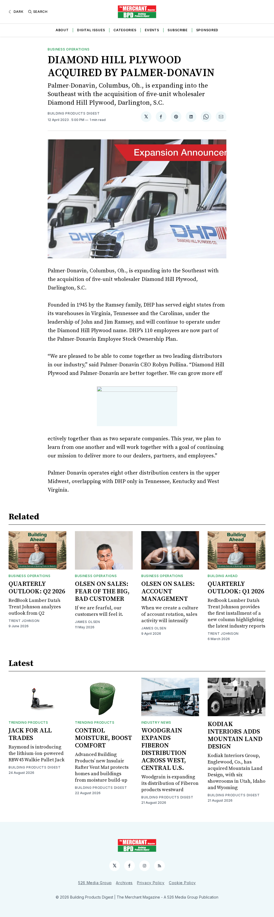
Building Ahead (223, 576)
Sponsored (207, 30)
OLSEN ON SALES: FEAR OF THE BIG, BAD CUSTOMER (102, 591)
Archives (124, 882)
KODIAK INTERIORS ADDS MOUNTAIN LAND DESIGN (235, 735)
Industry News (156, 722)
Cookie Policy (182, 882)
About (62, 30)
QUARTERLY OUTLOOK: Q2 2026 (37, 587)
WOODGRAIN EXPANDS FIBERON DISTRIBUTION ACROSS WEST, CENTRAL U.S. (164, 749)
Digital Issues (91, 30)
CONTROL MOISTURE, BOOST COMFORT (103, 738)
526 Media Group (95, 882)
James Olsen (87, 622)
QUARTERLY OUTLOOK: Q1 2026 (236, 587)
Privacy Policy (151, 882)
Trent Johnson (24, 621)
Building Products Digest (74, 113)
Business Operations (68, 49)
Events (152, 30)
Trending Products (28, 722)
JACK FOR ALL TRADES (30, 734)
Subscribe (177, 30)
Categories (124, 30)
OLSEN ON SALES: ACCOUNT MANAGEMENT (168, 591)
